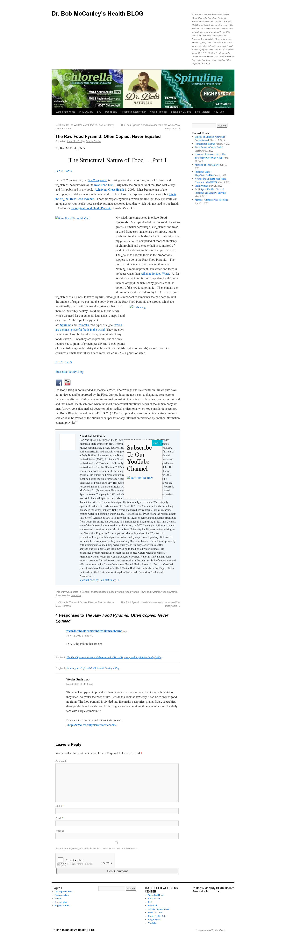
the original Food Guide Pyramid (91, 208)
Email (59, 818)
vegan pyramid (169, 591)
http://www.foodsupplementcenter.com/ (92, 725)
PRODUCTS (86, 111)
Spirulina (65, 325)
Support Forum (62, 905)
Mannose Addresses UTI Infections (211, 199)
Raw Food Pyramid (150, 591)
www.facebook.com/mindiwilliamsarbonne (94, 631)
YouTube (219, 111)
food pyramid (132, 591)
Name (59, 805)
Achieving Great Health (109, 189)
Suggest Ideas (61, 901)
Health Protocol (158, 111)
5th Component (97, 180)
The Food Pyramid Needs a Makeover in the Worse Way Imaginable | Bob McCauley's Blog (114, 657)
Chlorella (83, 325)
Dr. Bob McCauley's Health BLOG (97, 13)
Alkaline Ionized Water (133, 111)
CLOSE (157, 443)
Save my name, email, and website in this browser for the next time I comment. (96, 848)
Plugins (58, 898)
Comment (60, 761)
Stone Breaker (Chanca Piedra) (209, 147)
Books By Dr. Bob (181, 111)
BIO (99, 111)
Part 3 (68, 171)
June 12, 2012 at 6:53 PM (79, 635)
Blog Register (202, 111)
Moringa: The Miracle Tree (207, 164)
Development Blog (63, 891)
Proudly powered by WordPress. (211, 929)
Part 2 (59, 171)
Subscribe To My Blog (69, 371)
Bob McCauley (93, 141)
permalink (76, 595)
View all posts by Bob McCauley (99, 580)
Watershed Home (65, 111)
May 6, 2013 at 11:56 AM (79, 684)
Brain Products (202, 185)
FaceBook (111, 111)
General (86, 591)
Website (59, 830)
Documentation (62, 894)
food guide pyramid (113, 591)
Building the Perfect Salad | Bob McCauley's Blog (93, 668)
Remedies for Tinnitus (205, 143)
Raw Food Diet (103, 185)
